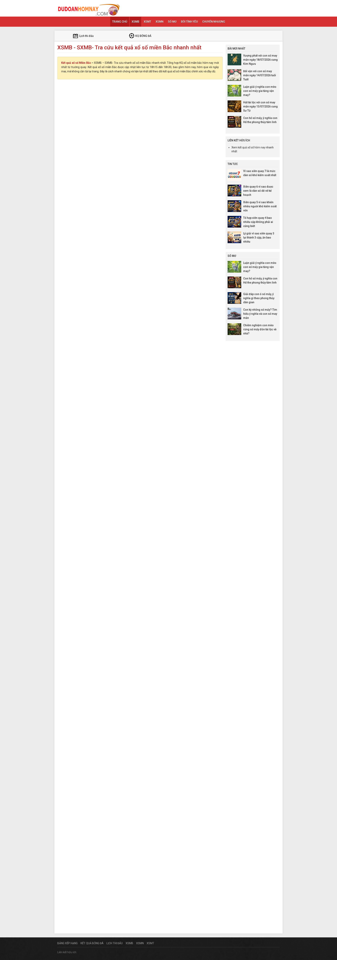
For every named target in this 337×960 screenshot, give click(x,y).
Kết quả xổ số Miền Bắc (76, 62)
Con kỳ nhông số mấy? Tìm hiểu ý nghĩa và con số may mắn (260, 313)
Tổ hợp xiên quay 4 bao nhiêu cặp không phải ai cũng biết (258, 222)
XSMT (147, 21)
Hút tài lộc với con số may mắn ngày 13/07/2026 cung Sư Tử (260, 106)
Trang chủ (119, 21)
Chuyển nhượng (213, 21)
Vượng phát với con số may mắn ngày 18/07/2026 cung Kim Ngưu (260, 59)
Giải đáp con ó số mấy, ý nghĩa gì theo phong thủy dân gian (258, 298)
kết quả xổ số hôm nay (251, 147)
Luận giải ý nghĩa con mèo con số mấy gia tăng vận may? (259, 91)
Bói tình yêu (189, 21)
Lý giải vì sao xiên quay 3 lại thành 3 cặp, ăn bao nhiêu (258, 237)
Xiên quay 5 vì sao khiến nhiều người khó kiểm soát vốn (260, 206)
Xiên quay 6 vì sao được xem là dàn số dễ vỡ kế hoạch (258, 190)
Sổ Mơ (172, 21)
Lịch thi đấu (86, 35)
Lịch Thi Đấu (114, 943)
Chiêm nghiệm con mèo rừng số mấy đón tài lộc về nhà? (260, 329)
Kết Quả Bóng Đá (92, 943)
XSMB (135, 21)
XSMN (159, 21)
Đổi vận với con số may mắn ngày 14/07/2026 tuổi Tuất (259, 75)
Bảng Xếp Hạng (67, 943)
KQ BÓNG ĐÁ (143, 35)
